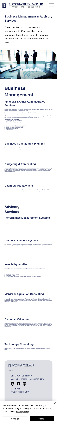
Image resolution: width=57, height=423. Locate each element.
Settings (15, 418)
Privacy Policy (22, 411)
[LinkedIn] (12, 384)
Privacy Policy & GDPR (20, 392)
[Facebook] (18, 384)
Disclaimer (15, 389)
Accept (42, 418)
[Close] (52, 405)
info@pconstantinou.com (32, 379)
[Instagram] (24, 384)
